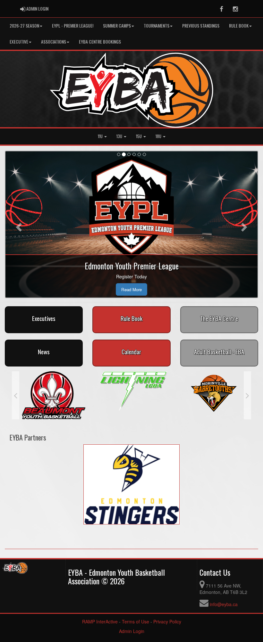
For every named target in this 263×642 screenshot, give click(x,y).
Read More (131, 289)
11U (101, 136)
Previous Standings (200, 25)
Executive (19, 41)
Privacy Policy (167, 621)
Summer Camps (117, 25)
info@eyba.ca (224, 604)
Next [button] (247, 395)
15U (139, 136)
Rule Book (239, 25)
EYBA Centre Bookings (100, 41)
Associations (53, 41)
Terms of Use (135, 621)
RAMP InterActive (100, 621)
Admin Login (131, 631)
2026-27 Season (24, 25)
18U (159, 136)
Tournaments (156, 25)
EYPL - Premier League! (72, 25)
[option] (52, 395)
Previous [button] (15, 395)
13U (119, 136)
